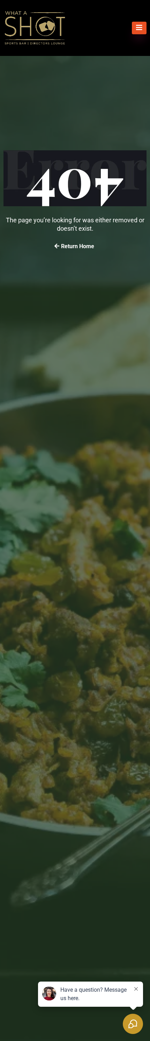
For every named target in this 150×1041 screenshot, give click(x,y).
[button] (139, 28)
